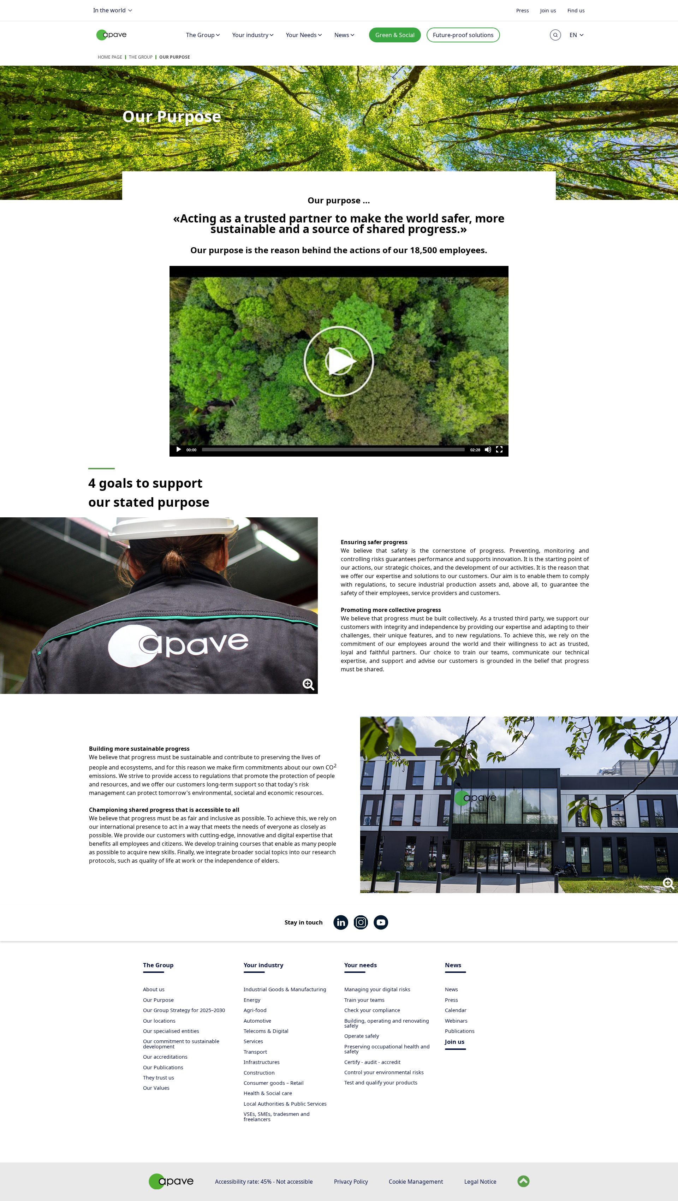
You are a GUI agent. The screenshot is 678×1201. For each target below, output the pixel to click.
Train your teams (364, 1000)
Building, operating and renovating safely (386, 1023)
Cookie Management (416, 1181)
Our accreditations (165, 1056)
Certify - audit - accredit (372, 1062)
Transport (255, 1051)
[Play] (339, 361)
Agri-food (255, 1010)
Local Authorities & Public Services (285, 1103)
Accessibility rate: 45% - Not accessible (264, 1181)
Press (522, 10)
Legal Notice (480, 1181)
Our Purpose (174, 57)
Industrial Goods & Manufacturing (285, 989)
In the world (109, 10)
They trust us (158, 1077)
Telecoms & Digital (266, 1031)
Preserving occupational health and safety (387, 1049)
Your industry (250, 35)
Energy (252, 1000)
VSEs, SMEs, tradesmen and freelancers (277, 1116)
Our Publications (163, 1067)
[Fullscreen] (499, 449)
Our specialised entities (171, 1031)
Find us (576, 10)
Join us (548, 10)
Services (253, 1041)
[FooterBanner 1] (171, 1187)
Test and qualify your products (380, 1082)
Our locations (159, 1020)
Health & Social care (268, 1093)
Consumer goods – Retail (274, 1083)
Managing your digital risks (377, 989)
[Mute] (488, 449)
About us (154, 989)
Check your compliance (372, 1010)
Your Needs (301, 35)
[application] (339, 361)
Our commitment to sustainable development (181, 1044)
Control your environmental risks (384, 1072)
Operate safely (361, 1036)
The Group (200, 35)
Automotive (257, 1020)
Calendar (455, 1010)
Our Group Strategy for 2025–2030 (184, 1010)
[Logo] (111, 43)
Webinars (456, 1020)
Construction (259, 1072)
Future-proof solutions (463, 35)
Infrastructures (262, 1062)
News (341, 35)
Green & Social (395, 35)
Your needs (360, 965)
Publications (460, 1031)
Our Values (156, 1087)
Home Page (110, 57)
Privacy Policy (351, 1181)
